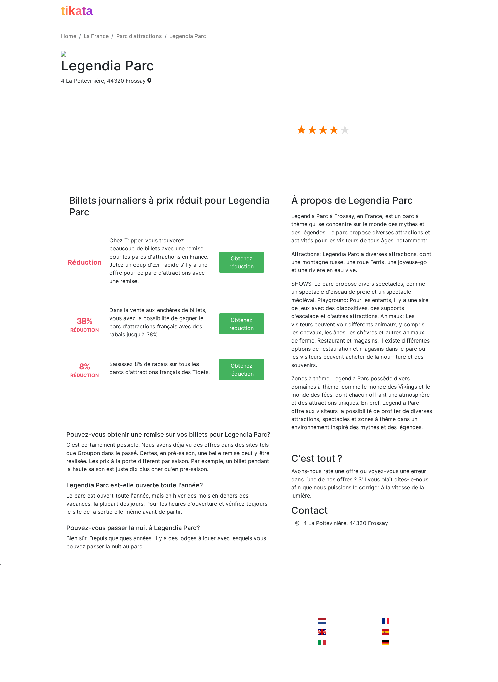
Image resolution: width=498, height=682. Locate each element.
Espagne (401, 632)
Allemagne (403, 642)
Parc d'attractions (139, 35)
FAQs (314, 100)
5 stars (343, 130)
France (398, 621)
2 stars (311, 130)
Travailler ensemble (150, 621)
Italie (332, 642)
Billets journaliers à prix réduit (346, 92)
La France (96, 35)
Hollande (338, 621)
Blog (66, 648)
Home (68, 35)
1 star (300, 130)
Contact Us (212, 621)
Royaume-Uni (344, 632)
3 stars (321, 130)
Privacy (134, 634)
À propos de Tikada (86, 634)
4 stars (332, 130)
